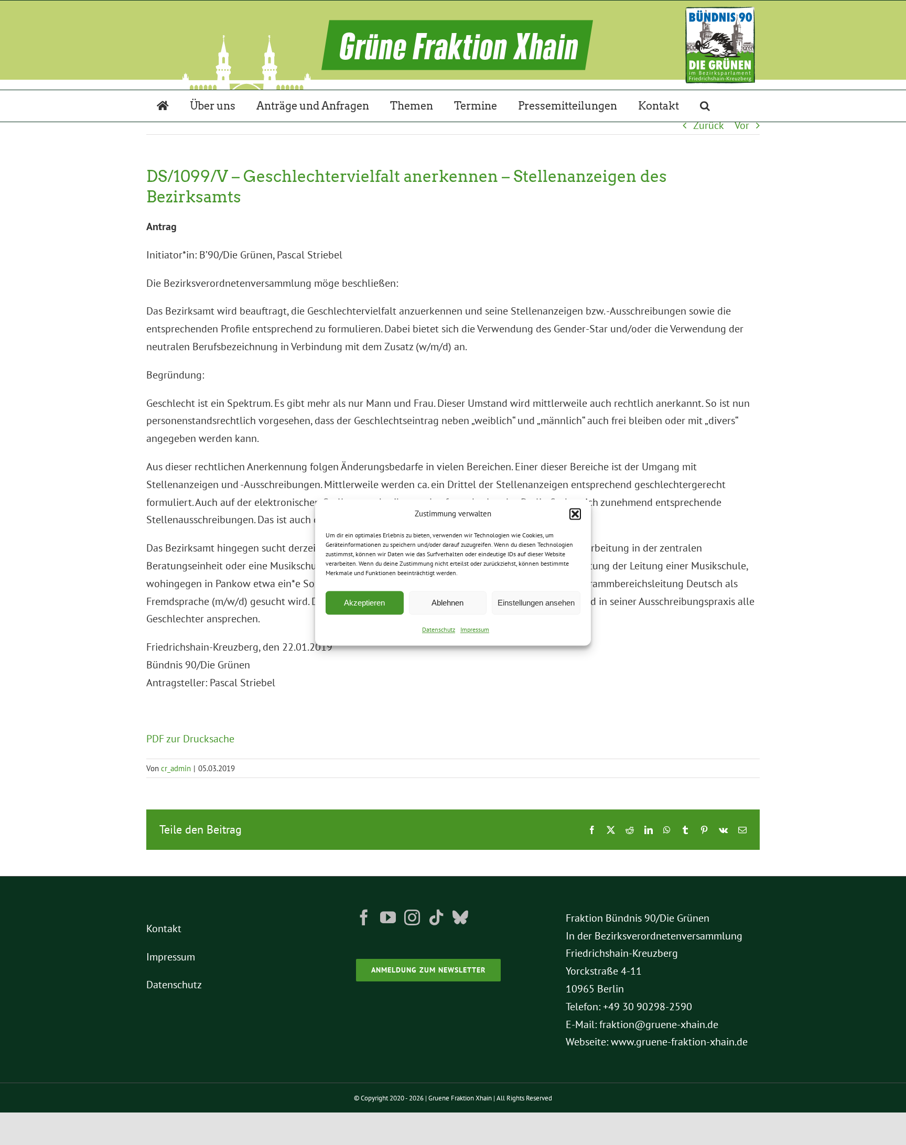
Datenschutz (438, 630)
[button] (575, 514)
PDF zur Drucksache (190, 739)
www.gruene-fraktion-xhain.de (679, 1042)
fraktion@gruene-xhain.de (658, 1024)
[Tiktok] (436, 917)
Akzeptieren (364, 602)
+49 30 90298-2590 (647, 1006)
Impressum (474, 630)
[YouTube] (388, 917)
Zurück (708, 125)
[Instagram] (412, 917)
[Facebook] (364, 917)
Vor (742, 125)
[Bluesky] (460, 917)
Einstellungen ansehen (536, 602)
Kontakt (163, 928)
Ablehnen (447, 602)
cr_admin (176, 768)
